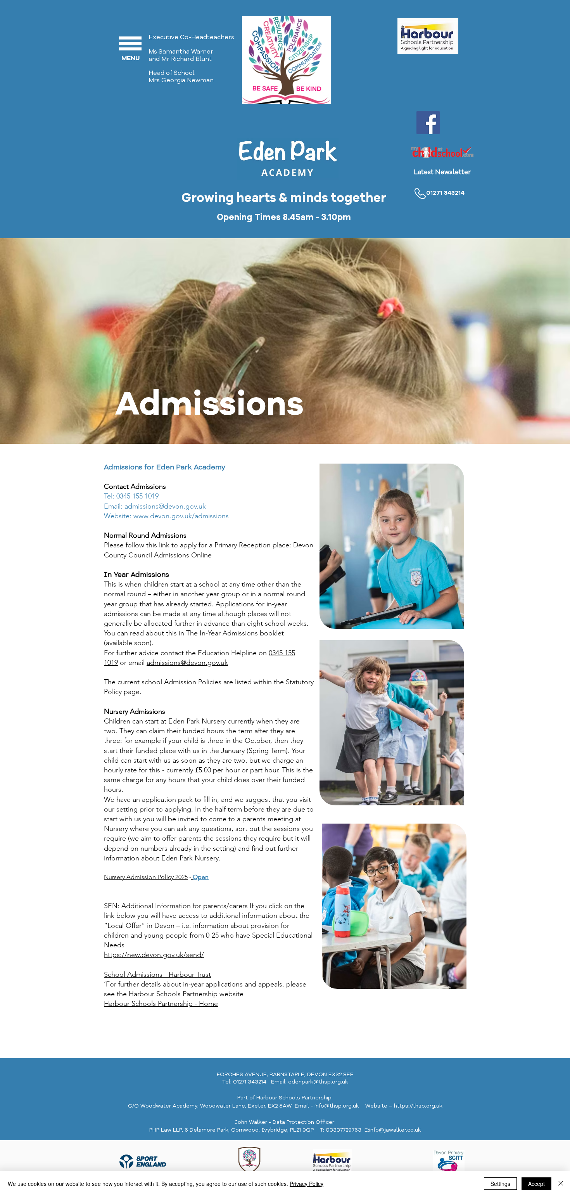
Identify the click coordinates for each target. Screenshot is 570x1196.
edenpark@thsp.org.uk (318, 1081)
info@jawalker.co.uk (395, 1130)
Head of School (172, 73)
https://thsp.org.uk (418, 1105)
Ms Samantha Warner (181, 51)
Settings (500, 1183)
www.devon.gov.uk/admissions (181, 516)
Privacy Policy (306, 1183)
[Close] (560, 1183)
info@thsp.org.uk (336, 1105)
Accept (536, 1183)
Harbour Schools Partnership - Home (161, 1003)
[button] (130, 43)
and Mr (160, 59)
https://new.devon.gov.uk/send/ (154, 954)
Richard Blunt (191, 59)
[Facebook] (428, 122)
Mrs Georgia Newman (183, 80)
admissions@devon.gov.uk (165, 506)
